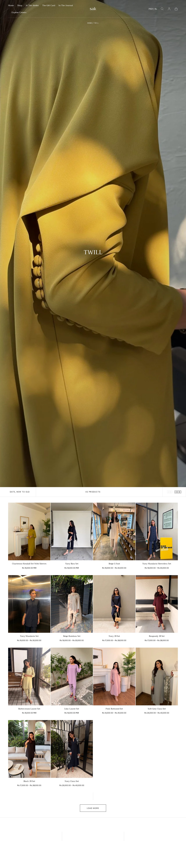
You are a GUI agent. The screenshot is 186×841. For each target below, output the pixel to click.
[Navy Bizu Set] (72, 531)
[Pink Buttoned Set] (114, 676)
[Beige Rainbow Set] (72, 604)
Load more (93, 808)
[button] (153, 9)
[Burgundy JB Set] (157, 604)
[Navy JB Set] (114, 604)
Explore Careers (19, 12)
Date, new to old (20, 492)
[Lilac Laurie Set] (72, 676)
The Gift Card (48, 5)
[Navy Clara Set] (72, 749)
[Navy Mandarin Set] (29, 604)
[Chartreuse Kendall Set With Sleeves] (29, 531)
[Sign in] (169, 9)
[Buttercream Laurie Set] (29, 676)
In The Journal (66, 5)
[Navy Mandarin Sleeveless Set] (157, 531)
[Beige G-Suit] (114, 531)
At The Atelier (32, 5)
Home (11, 5)
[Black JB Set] (29, 749)
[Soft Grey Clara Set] (157, 676)
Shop (19, 5)
